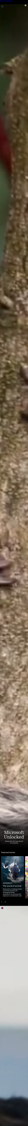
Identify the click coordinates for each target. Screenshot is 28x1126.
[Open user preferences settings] (25, 5)
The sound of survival (12, 886)
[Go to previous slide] (1, 901)
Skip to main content (6, 1)
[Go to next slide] (5, 901)
